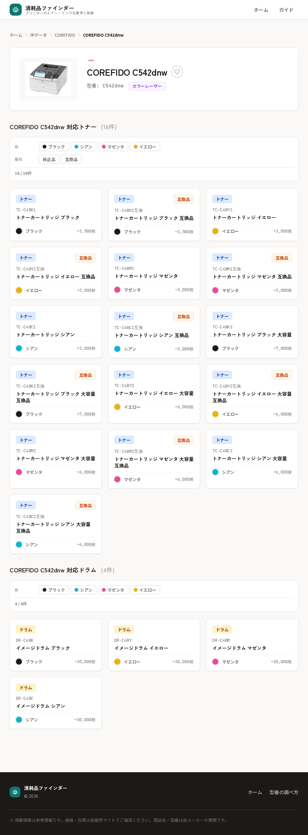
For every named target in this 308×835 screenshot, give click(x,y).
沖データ (38, 35)
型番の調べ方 (284, 792)
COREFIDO (65, 35)
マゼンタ (115, 147)
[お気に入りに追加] (177, 72)
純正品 (49, 159)
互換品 (71, 159)
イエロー (147, 147)
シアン (86, 147)
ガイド (286, 9)
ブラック (56, 147)
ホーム (261, 9)
